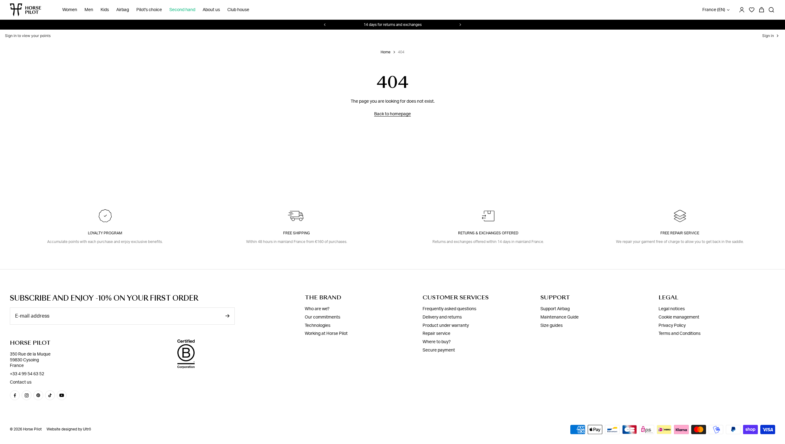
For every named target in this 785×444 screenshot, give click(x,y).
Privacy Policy (672, 325)
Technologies (317, 325)
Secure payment (439, 350)
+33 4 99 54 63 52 (27, 374)
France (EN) (713, 10)
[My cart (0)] (761, 10)
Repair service (436, 333)
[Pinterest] (38, 395)
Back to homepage (392, 114)
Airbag (122, 10)
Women (69, 10)
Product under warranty (446, 325)
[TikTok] (50, 395)
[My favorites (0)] (751, 10)
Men (89, 10)
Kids (105, 10)
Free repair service (679, 233)
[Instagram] (26, 395)
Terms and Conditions (679, 333)
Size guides (551, 325)
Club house (238, 10)
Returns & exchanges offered (488, 233)
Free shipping (296, 233)
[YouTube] (62, 395)
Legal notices (672, 309)
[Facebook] (15, 395)
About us (211, 10)
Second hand (182, 10)
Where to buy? (437, 342)
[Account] (742, 10)
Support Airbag (555, 309)
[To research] (771, 10)
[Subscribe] (227, 316)
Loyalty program (105, 233)
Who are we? (317, 309)
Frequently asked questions (449, 309)
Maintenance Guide (559, 317)
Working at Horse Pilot (326, 333)
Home (385, 52)
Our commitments (322, 317)
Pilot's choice (149, 10)
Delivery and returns (442, 317)
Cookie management (679, 317)
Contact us (20, 382)
